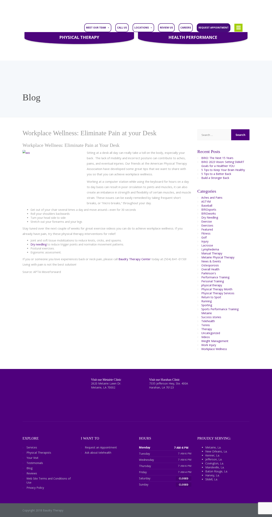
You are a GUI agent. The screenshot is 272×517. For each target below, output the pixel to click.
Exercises (207, 225)
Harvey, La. (212, 475)
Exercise (206, 221)
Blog (29, 468)
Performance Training (215, 277)
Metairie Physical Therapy (217, 257)
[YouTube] (56, 383)
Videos (205, 337)
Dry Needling (209, 217)
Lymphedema (210, 249)
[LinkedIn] (41, 383)
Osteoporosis (210, 265)
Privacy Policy (35, 488)
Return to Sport (211, 297)
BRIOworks (208, 213)
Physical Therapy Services (217, 293)
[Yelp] (62, 383)
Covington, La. (214, 463)
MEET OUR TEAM (96, 27)
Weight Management (214, 341)
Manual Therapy (211, 253)
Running (206, 301)
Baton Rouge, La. (216, 471)
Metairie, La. (213, 447)
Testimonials (34, 463)
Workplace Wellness (214, 349)
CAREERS (185, 27)
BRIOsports (208, 209)
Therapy (206, 329)
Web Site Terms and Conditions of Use (48, 480)
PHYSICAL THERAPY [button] (79, 37)
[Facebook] (26, 383)
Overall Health (210, 269)
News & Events (211, 261)
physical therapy (211, 285)
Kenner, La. (212, 455)
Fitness (205, 233)
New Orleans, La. (216, 451)
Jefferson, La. (213, 459)
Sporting (206, 305)
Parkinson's (208, 273)
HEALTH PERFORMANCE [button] (192, 37)
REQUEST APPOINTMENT (214, 27)
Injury (204, 241)
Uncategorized (210, 333)
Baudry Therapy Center (134, 259)
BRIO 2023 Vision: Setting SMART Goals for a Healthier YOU (222, 164)
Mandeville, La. (214, 467)
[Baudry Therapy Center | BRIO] (52, 11)
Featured (207, 229)
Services (31, 447)
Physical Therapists (38, 452)
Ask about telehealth (98, 452)
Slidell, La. (211, 479)
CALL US (122, 27)
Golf (204, 237)
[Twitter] (33, 383)
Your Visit (32, 458)
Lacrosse (207, 245)
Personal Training (212, 281)
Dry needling (38, 244)
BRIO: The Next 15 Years (217, 158)
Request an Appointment (101, 447)
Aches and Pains (211, 197)
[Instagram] (48, 383)
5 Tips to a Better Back (216, 174)
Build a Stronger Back (215, 178)
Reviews (31, 473)
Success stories (211, 317)
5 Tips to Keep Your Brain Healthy (223, 170)
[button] (238, 28)
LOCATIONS (141, 27)
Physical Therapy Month (216, 289)
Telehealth (208, 321)
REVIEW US (166, 27)
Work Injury (208, 345)
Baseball (206, 205)
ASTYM (206, 201)
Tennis (205, 325)
